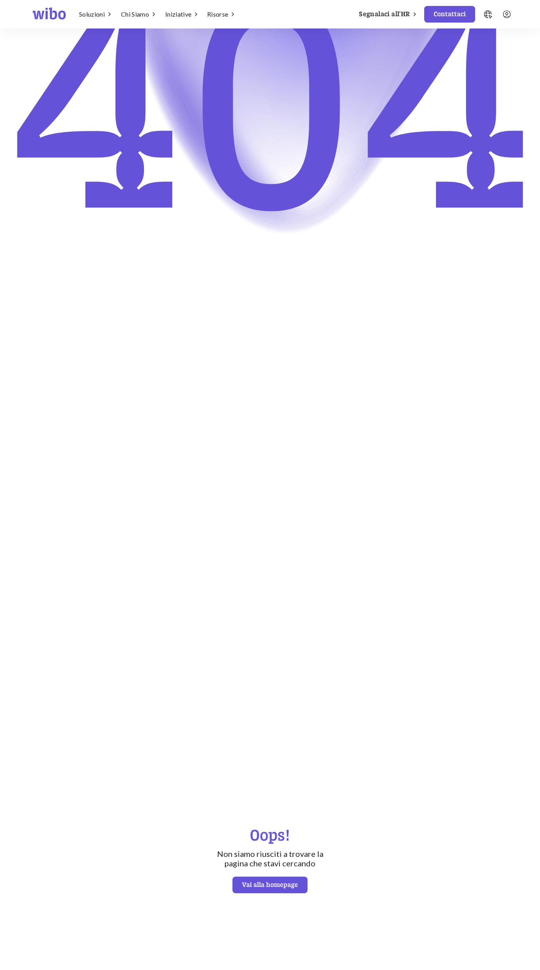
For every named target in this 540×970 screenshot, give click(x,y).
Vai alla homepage (270, 885)
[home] (49, 14)
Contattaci (450, 14)
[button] (97, 14)
